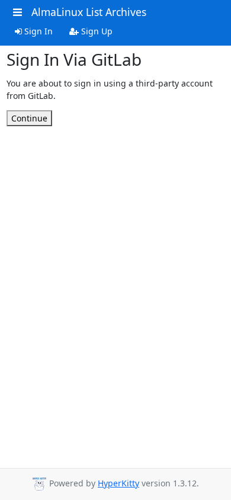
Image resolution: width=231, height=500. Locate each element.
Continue (29, 118)
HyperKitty (118, 483)
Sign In (37, 31)
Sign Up (96, 31)
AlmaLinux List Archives (88, 12)
